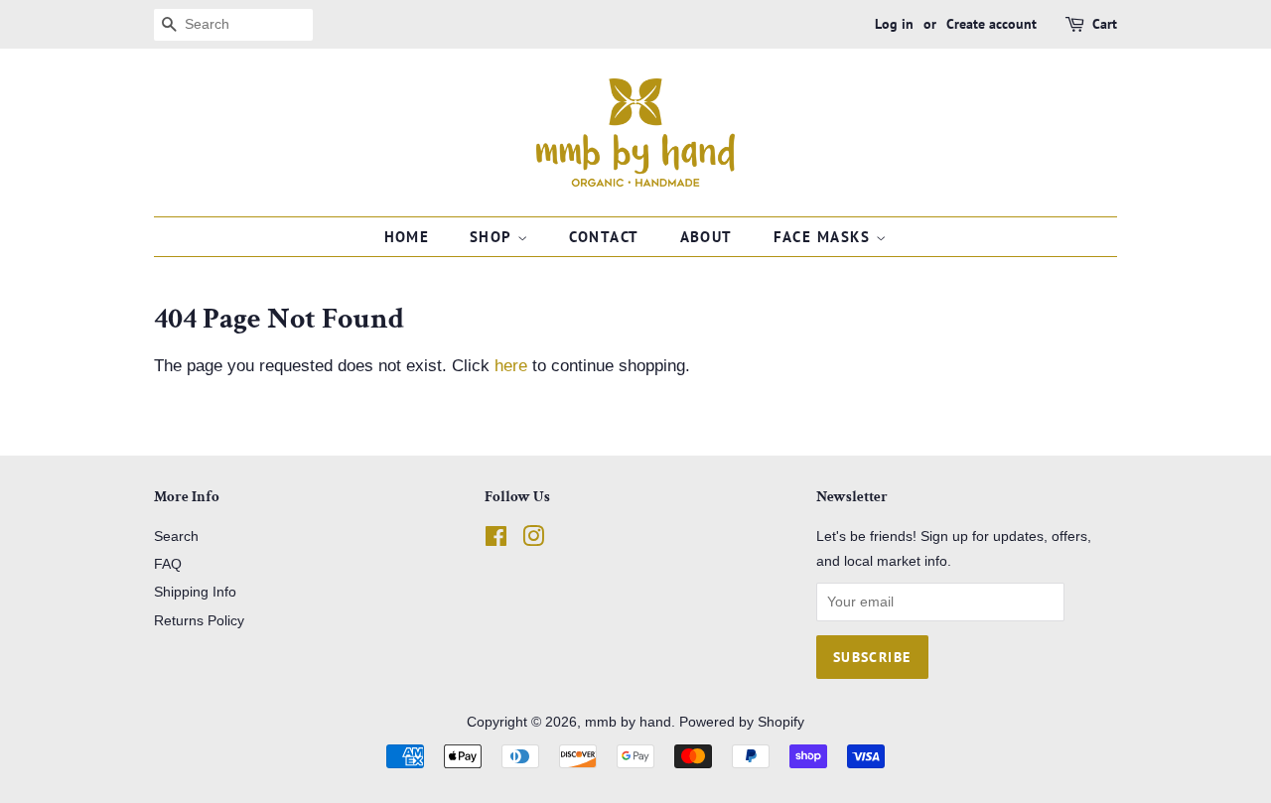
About (707, 236)
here (510, 365)
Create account (991, 24)
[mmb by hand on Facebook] (496, 540)
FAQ (168, 564)
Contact (604, 236)
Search (176, 536)
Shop (493, 236)
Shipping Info (195, 592)
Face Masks (825, 236)
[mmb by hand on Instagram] (533, 540)
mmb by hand (628, 722)
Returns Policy (199, 620)
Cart (1104, 24)
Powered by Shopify (741, 722)
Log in (894, 24)
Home (407, 236)
